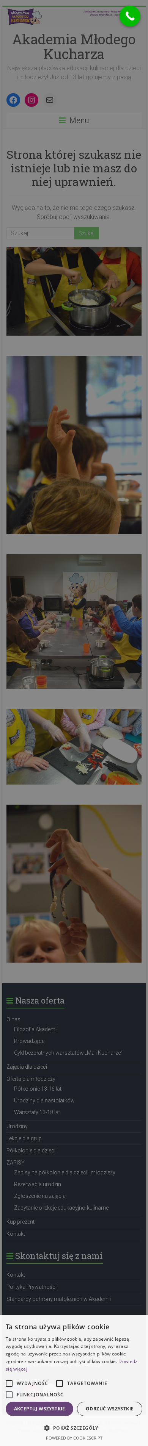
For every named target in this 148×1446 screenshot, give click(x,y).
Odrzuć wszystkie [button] (110, 1408)
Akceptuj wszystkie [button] (39, 1408)
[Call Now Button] (130, 16)
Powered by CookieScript (74, 1438)
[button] (74, 1428)
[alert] (74, 723)
